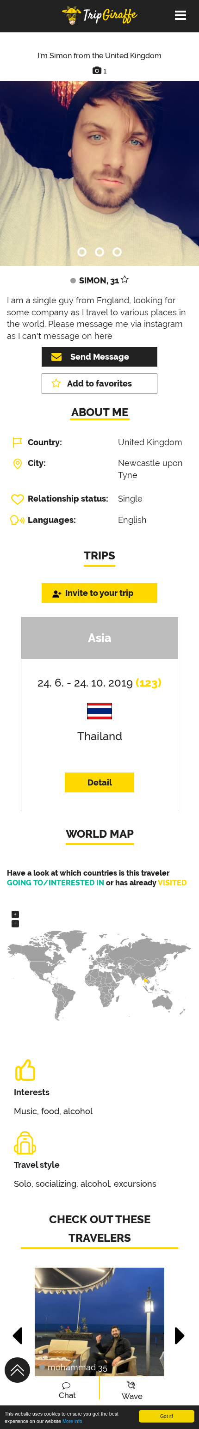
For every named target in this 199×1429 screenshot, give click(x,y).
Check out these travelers (99, 1229)
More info (72, 1420)
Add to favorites (99, 383)
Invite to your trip (99, 593)
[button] (18, 1331)
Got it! (166, 1415)
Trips (99, 555)
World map (100, 833)
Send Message (99, 357)
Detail (99, 782)
